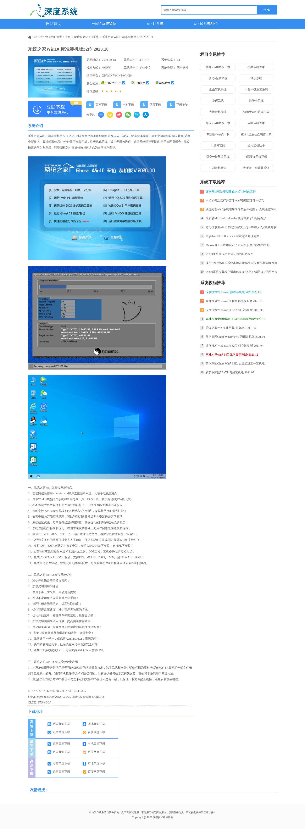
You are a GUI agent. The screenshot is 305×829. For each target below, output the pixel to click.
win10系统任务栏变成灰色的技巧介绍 (230, 254)
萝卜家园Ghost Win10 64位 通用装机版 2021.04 (235, 336)
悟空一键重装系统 (217, 156)
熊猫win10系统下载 (218, 123)
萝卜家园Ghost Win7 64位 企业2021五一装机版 (235, 363)
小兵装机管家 (256, 67)
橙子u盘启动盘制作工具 (256, 134)
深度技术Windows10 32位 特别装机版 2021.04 (234, 345)
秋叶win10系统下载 (218, 67)
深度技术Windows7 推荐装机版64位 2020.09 (233, 292)
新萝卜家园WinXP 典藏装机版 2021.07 (230, 372)
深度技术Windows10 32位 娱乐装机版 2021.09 (234, 310)
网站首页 (53, 24)
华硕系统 (218, 100)
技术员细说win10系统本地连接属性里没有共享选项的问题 (243, 263)
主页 (68, 37)
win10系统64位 (206, 24)
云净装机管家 (218, 167)
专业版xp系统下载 (217, 134)
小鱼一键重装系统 (256, 89)
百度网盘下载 (96, 732)
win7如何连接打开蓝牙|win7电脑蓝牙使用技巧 (235, 200)
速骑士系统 (256, 100)
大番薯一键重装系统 (256, 167)
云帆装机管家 (256, 123)
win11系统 (155, 24)
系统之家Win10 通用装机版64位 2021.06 (231, 327)
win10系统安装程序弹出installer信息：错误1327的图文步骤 (243, 271)
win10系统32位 (104, 24)
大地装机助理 (218, 111)
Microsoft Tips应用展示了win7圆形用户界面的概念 (238, 245)
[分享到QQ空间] (110, 115)
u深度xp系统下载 (256, 156)
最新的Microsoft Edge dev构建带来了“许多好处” (236, 218)
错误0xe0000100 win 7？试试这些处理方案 (232, 236)
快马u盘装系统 (218, 78)
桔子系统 (256, 78)
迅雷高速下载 (61, 723)
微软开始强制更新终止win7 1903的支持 (231, 191)
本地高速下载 (96, 723)
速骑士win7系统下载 (256, 111)
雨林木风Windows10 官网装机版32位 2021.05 (234, 301)
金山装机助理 (218, 89)
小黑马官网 (218, 145)
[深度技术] (73, 11)
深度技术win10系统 (86, 37)
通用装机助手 (256, 145)
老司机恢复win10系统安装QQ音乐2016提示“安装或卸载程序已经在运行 (251, 227)
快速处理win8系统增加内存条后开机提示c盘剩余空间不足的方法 (247, 209)
